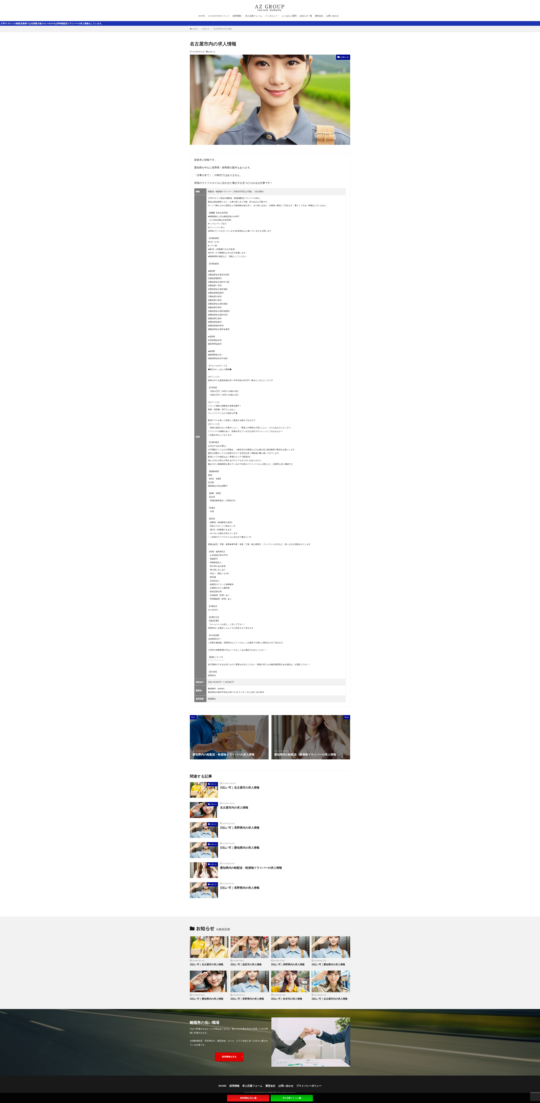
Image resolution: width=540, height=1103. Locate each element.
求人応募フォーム (253, 16)
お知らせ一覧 (305, 16)
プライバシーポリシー (309, 1085)
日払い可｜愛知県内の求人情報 (239, 847)
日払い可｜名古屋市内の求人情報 (329, 998)
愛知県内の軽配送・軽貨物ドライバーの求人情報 (251, 867)
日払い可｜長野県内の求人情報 (239, 827)
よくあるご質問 (289, 16)
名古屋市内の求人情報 (222, 29)
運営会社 (319, 16)
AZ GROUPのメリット (219, 16)
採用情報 (237, 16)
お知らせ (205, 29)
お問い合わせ (332, 16)
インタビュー (271, 16)
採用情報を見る (229, 1056)
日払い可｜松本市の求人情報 (286, 998)
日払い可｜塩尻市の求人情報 (246, 964)
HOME (201, 16)
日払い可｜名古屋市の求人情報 (239, 787)
